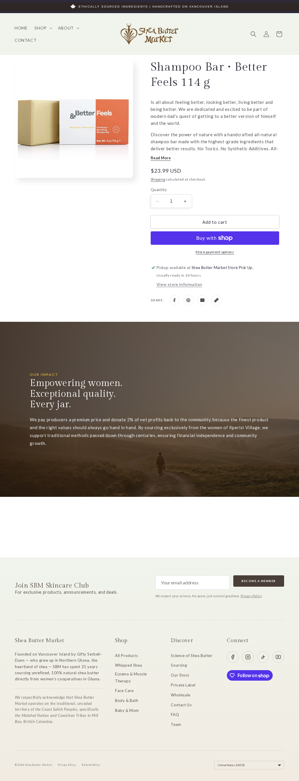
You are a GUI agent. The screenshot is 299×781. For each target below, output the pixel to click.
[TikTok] (263, 657)
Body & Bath (126, 700)
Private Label (183, 685)
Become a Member (258, 581)
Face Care (124, 690)
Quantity (159, 189)
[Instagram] (248, 657)
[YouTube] (278, 657)
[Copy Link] (216, 300)
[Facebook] (233, 657)
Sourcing (179, 665)
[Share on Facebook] (174, 300)
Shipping (158, 179)
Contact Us (181, 705)
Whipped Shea (128, 665)
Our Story (180, 675)
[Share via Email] (202, 300)
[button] (42, 28)
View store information (179, 284)
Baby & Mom (127, 710)
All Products (126, 655)
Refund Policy (91, 764)
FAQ (175, 714)
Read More (161, 157)
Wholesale (180, 695)
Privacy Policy (251, 596)
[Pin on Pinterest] (188, 300)
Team (176, 724)
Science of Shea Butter (191, 655)
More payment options (215, 252)
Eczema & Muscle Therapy (131, 677)
